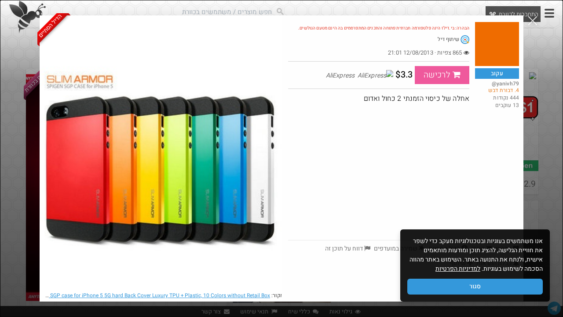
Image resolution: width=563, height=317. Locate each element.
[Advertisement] (403, 174)
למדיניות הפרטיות (457, 268)
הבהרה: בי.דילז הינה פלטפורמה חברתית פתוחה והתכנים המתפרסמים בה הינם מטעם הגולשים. (383, 28)
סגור (475, 286)
